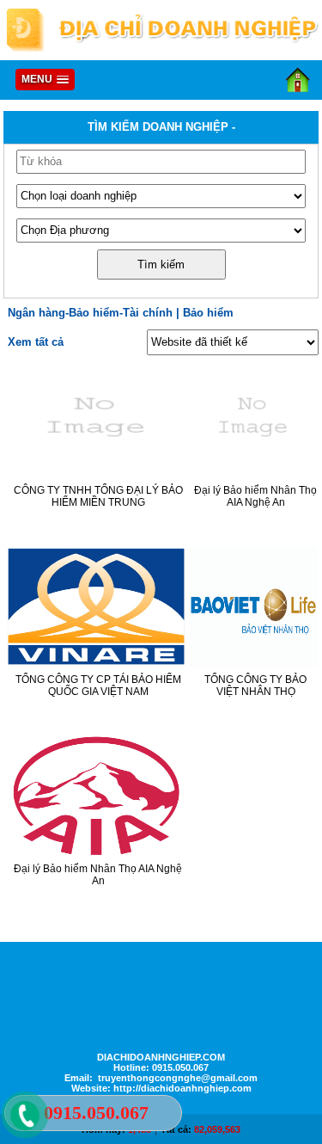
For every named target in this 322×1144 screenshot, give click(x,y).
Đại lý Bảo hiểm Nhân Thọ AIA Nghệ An (255, 496)
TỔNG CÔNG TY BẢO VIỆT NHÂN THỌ (255, 685)
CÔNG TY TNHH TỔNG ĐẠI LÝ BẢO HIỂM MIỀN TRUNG (98, 496)
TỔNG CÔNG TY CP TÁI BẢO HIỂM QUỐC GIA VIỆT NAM (98, 685)
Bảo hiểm (208, 312)
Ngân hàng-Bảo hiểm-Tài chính (90, 312)
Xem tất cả (36, 341)
